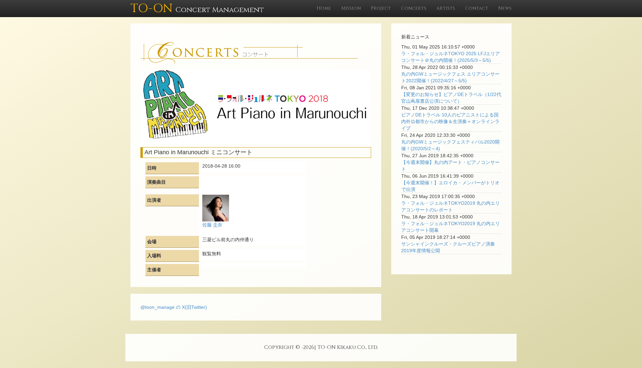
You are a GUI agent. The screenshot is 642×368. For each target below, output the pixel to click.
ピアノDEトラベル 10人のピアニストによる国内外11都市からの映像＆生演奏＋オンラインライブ (450, 121)
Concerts (413, 8)
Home (324, 8)
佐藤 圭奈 (212, 224)
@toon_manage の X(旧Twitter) (173, 307)
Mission (351, 8)
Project (381, 8)
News (505, 8)
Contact (476, 8)
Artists (445, 8)
